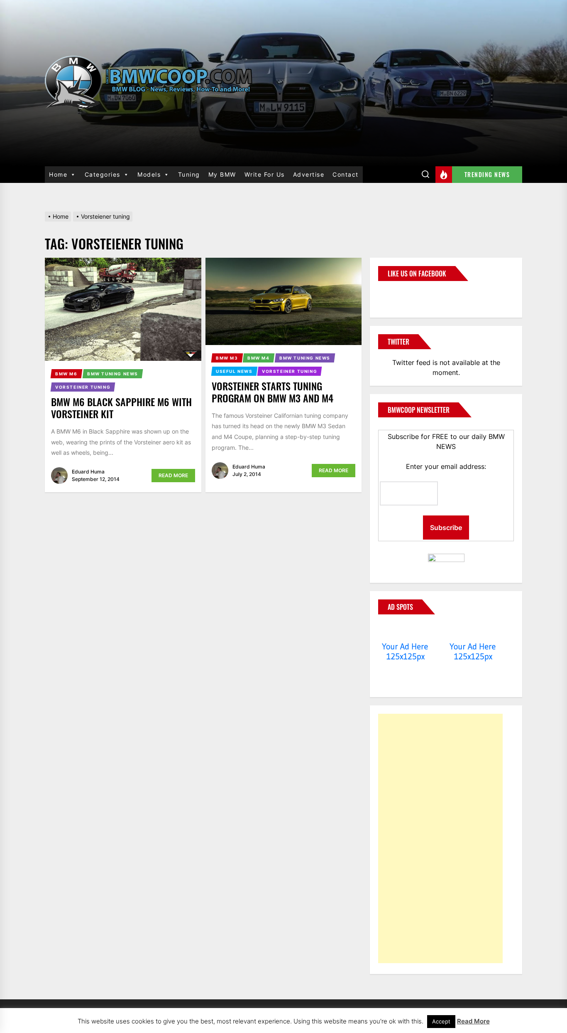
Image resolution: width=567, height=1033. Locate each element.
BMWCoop (404, 294)
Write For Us (264, 174)
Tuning (189, 174)
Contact (345, 174)
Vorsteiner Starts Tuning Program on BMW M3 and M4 (272, 391)
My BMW (222, 174)
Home (58, 174)
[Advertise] (405, 630)
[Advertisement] (440, 838)
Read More (173, 475)
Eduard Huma (88, 471)
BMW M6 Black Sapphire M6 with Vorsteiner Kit (121, 407)
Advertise (309, 174)
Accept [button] (441, 1021)
